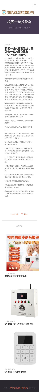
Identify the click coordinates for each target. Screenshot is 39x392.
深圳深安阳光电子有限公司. (19, 388)
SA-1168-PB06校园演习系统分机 (19, 324)
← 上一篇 (14, 214)
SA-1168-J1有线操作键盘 (15, 371)
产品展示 (16, 28)
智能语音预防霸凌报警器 (15, 276)
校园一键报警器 (25, 28)
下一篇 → (24, 214)
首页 (10, 28)
